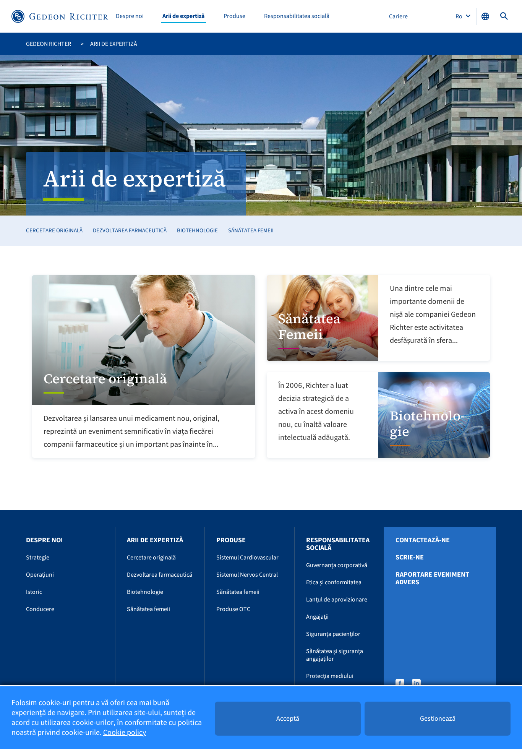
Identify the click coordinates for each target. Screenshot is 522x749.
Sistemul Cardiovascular (247, 557)
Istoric (34, 592)
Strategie (37, 557)
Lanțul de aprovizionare (336, 599)
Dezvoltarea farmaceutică (130, 231)
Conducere (40, 609)
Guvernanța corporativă (336, 565)
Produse (234, 16)
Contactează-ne (423, 540)
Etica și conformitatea (334, 582)
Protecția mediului (329, 676)
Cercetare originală (54, 231)
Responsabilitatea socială (296, 16)
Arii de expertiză (183, 16)
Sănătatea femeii (251, 231)
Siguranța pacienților (333, 634)
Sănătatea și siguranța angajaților (334, 655)
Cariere (398, 16)
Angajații (317, 617)
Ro (460, 16)
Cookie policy (124, 732)
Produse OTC (233, 609)
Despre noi (130, 16)
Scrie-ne (410, 557)
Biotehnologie (197, 231)
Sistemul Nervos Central (247, 575)
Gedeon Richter (48, 44)
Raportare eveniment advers (432, 578)
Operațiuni (40, 575)
